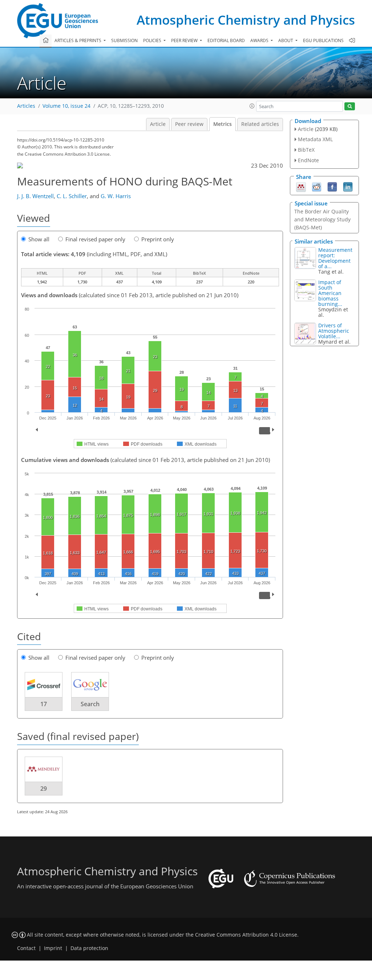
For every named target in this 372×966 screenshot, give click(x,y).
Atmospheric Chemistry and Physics (246, 19)
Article (158, 124)
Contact (26, 948)
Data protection (89, 948)
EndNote (308, 160)
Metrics (222, 124)
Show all (38, 239)
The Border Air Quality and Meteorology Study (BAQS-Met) (322, 219)
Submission (124, 40)
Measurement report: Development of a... (335, 258)
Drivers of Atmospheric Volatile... (333, 331)
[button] (252, 106)
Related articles (260, 124)
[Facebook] (332, 186)
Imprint (53, 948)
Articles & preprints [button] (78, 40)
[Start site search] (349, 106)
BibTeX (306, 149)
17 (43, 704)
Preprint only (157, 239)
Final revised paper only (95, 239)
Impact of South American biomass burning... (330, 293)
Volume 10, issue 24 (66, 106)
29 (43, 789)
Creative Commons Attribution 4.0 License (246, 935)
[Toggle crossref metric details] (43, 684)
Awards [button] (260, 40)
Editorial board (226, 40)
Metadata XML (315, 139)
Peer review (189, 124)
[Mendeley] (301, 186)
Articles (26, 106)
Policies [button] (152, 40)
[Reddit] (317, 186)
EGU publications (323, 40)
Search (90, 704)
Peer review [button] (185, 40)
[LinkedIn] (348, 186)
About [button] (286, 40)
